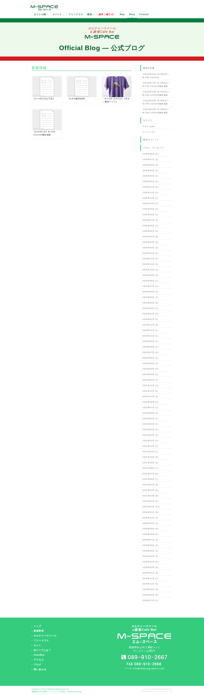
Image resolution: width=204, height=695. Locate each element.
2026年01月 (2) (150, 187)
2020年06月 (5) (150, 545)
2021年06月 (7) (150, 479)
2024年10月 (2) (150, 270)
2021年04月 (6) (150, 490)
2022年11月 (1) (150, 391)
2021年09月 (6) (150, 462)
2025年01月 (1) (150, 253)
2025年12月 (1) (150, 192)
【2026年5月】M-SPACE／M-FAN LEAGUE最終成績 (156, 102)
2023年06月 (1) (150, 358)
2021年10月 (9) (150, 457)
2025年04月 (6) (150, 236)
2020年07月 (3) (150, 540)
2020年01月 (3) (150, 573)
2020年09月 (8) (150, 529)
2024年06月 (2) (150, 292)
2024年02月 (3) (150, 314)
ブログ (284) (148, 126)
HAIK (170, 691)
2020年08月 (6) (150, 534)
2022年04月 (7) (150, 424)
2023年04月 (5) (150, 369)
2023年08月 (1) (150, 347)
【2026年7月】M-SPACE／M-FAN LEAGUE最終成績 (156, 84)
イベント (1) (148, 132)
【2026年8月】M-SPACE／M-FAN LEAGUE (156, 76)
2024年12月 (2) (150, 258)
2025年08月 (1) (150, 214)
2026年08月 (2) (150, 154)
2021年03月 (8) (150, 496)
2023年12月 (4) (150, 325)
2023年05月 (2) (150, 363)
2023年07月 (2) (150, 352)
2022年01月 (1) (150, 440)
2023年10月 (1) (150, 336)
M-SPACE (49, 689)
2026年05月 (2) (150, 165)
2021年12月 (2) (150, 446)
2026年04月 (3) (150, 170)
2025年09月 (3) (150, 209)
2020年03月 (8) (150, 562)
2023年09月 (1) (150, 341)
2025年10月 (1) (150, 203)
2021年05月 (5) (150, 485)
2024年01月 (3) (150, 319)
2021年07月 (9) (150, 474)
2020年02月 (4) (150, 567)
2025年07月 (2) (150, 220)
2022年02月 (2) (150, 435)
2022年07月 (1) (150, 407)
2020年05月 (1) (150, 551)
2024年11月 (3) (150, 264)
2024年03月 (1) (150, 308)
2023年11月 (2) (150, 330)
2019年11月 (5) (150, 584)
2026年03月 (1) (150, 176)
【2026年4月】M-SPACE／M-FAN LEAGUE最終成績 (156, 111)
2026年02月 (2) (150, 181)
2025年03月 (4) (150, 242)
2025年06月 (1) (150, 226)
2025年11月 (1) (150, 198)
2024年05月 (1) (150, 297)
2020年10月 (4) (150, 523)
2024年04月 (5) (150, 303)
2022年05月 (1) (150, 418)
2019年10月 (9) (150, 589)
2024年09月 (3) (150, 275)
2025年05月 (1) (150, 231)
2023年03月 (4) (150, 374)
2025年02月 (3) (150, 248)
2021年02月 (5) (150, 501)
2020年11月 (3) (150, 518)
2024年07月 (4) (150, 286)
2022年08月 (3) (150, 402)
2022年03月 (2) (150, 429)
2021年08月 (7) (150, 468)
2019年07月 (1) (150, 600)
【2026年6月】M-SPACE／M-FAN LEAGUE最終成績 (156, 93)
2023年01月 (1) (150, 380)
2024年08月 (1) (150, 281)
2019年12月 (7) (150, 578)
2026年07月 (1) (150, 159)
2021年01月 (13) (151, 507)
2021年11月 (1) (150, 451)
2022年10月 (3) (150, 396)
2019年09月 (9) (150, 595)
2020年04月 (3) (150, 556)
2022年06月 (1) (150, 413)
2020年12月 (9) (150, 512)
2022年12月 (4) (150, 385)
